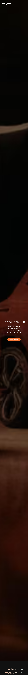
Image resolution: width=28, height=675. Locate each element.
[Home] (6, 3)
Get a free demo (14, 339)
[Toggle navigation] (25, 3)
